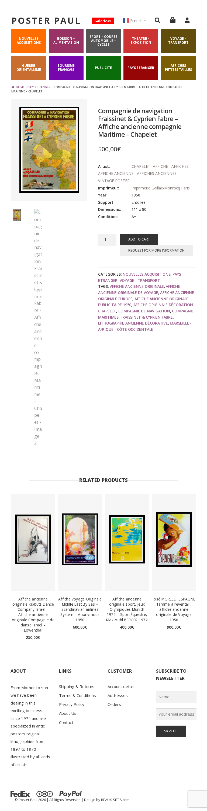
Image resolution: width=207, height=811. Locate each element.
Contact (66, 722)
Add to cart (139, 239)
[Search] (157, 20)
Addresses (118, 695)
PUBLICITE (103, 67)
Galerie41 (102, 20)
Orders (114, 704)
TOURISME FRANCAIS (66, 67)
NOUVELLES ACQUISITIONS (29, 40)
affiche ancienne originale (137, 286)
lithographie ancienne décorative (133, 323)
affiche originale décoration (163, 304)
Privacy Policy (71, 704)
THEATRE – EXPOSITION (141, 40)
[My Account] (187, 20)
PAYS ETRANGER (140, 67)
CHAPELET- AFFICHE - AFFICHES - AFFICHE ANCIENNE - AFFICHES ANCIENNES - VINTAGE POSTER (144, 173)
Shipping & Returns (76, 686)
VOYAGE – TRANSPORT (178, 40)
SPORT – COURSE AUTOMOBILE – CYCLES (103, 40)
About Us (67, 713)
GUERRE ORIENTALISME (28, 67)
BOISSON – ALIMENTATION (66, 40)
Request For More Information (156, 250)
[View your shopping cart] (172, 19)
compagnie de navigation (144, 310)
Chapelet (107, 310)
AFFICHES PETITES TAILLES (178, 67)
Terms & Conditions (77, 695)
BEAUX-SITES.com (115, 799)
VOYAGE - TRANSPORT (140, 280)
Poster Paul (46, 20)
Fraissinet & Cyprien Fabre (146, 317)
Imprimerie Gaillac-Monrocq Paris (161, 188)
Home (20, 87)
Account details (122, 686)
